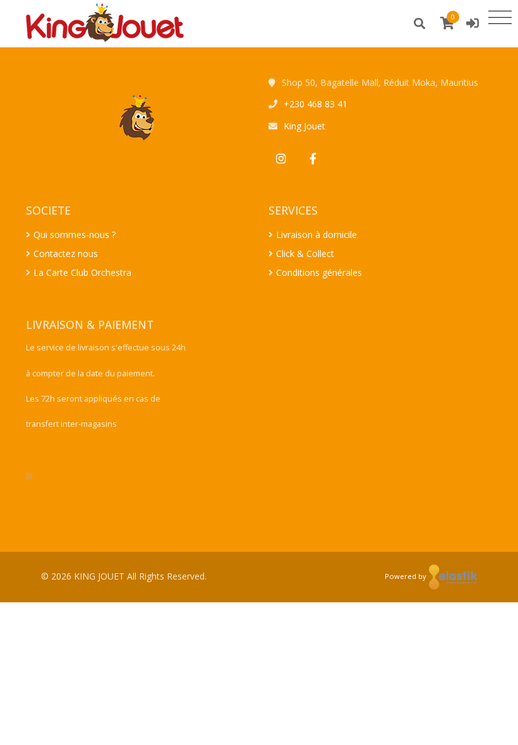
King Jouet (304, 126)
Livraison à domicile (316, 235)
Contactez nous (65, 253)
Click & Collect (305, 253)
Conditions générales (319, 272)
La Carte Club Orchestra (82, 272)
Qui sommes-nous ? (74, 235)
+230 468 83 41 (315, 104)
